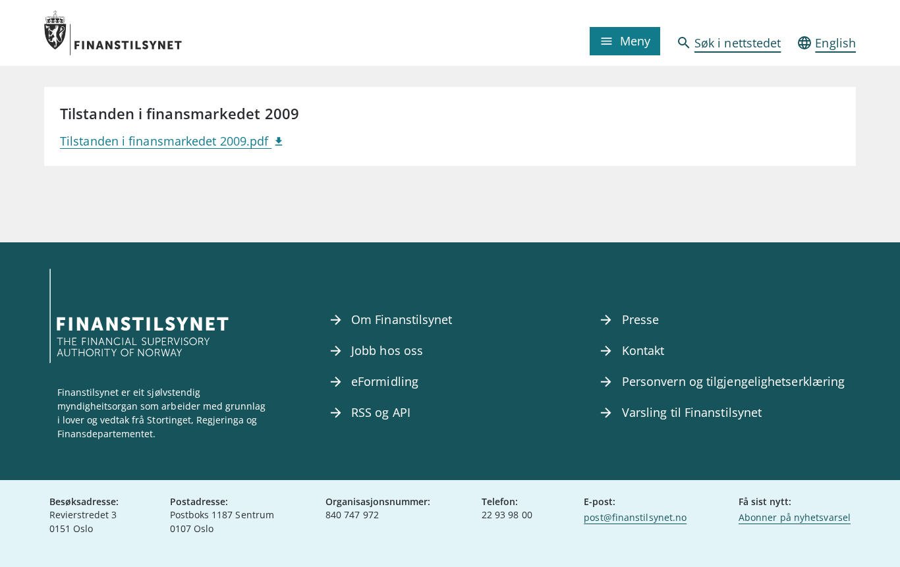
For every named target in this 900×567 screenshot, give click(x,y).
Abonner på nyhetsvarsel (795, 517)
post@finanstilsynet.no (635, 517)
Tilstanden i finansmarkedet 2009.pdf (165, 141)
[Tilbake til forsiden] (145, 33)
